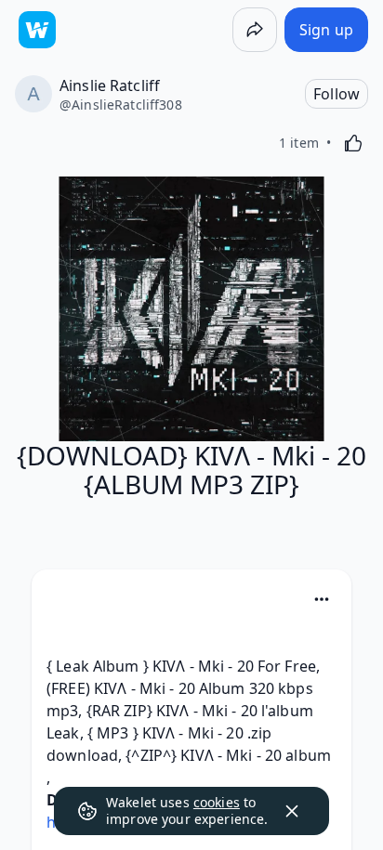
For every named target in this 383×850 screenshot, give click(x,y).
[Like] (353, 143)
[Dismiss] (292, 811)
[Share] (254, 29)
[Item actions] (322, 599)
